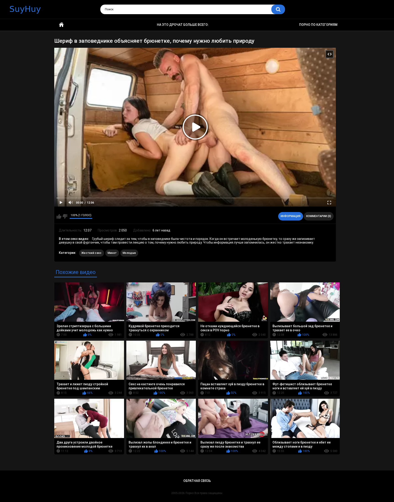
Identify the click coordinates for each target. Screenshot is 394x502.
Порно (190, 493)
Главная (61, 25)
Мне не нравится (64, 216)
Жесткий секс (91, 253)
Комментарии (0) (318, 216)
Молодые (129, 253)
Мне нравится (59, 216)
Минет (112, 253)
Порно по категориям (318, 25)
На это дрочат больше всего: (183, 25)
